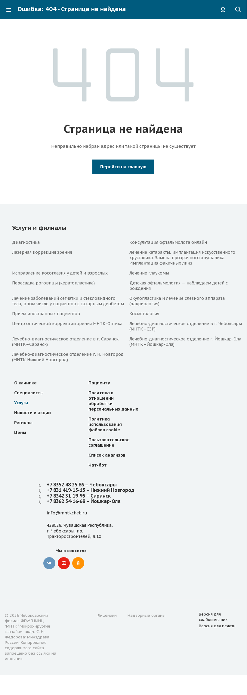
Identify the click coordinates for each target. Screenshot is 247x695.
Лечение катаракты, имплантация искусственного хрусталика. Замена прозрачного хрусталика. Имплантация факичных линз (182, 258)
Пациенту (99, 383)
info (51, 513)
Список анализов (106, 455)
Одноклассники (78, 563)
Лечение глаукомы (149, 273)
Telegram (93, 563)
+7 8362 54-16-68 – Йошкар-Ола (84, 501)
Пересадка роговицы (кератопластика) (53, 283)
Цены (20, 432)
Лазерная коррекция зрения (42, 252)
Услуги (21, 402)
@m (59, 513)
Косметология (144, 313)
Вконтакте (49, 563)
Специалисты (29, 393)
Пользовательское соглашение (109, 442)
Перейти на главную (123, 166)
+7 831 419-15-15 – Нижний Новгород (90, 490)
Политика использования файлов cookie (105, 424)
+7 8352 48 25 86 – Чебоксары (82, 485)
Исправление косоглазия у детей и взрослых (60, 273)
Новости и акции (32, 412)
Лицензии (107, 615)
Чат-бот (97, 465)
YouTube (64, 563)
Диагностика (26, 242)
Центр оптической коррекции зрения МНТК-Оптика (67, 323)
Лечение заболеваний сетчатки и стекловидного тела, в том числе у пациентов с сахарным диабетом (68, 301)
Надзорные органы (146, 615)
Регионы (23, 422)
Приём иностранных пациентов (46, 313)
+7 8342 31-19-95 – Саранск (79, 496)
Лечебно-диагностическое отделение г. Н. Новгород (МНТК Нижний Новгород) (68, 357)
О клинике (25, 383)
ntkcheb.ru (75, 513)
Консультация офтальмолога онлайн (168, 242)
